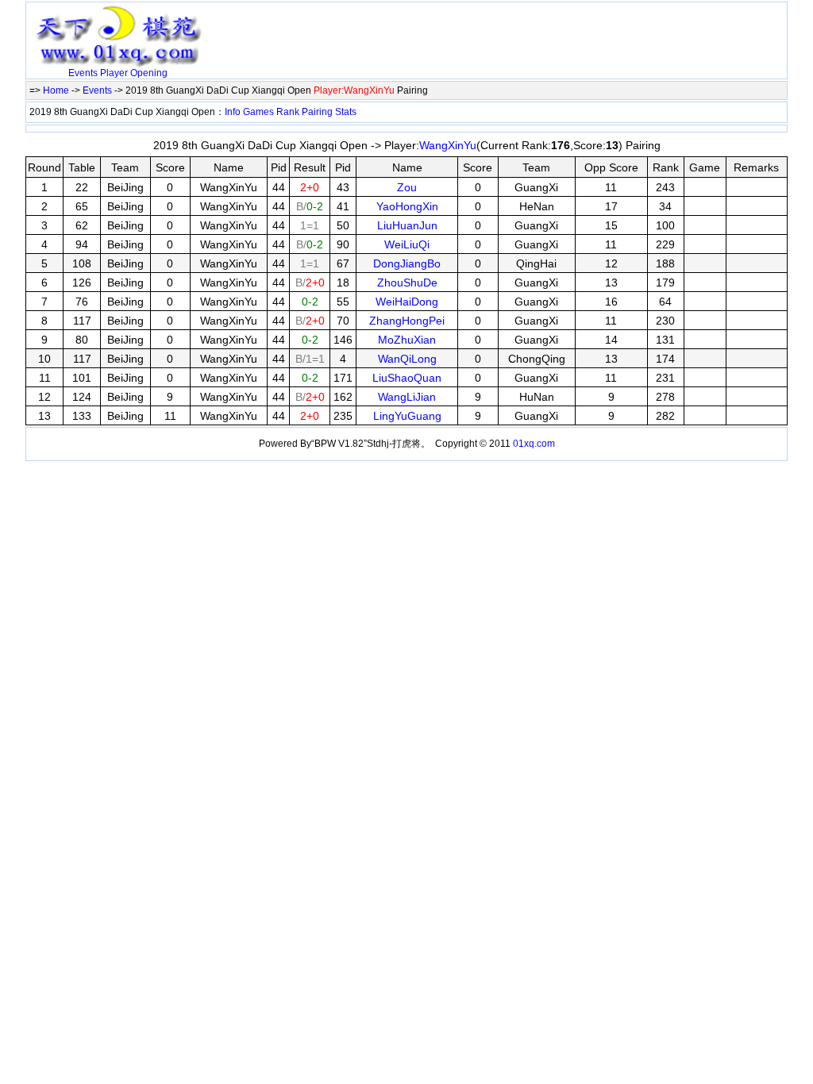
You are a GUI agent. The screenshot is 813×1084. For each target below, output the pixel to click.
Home (56, 90)
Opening (149, 73)
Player (114, 73)
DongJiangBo (407, 263)
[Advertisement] (394, 29)
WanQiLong (407, 358)
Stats (345, 111)
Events (83, 73)
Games (258, 111)
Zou (407, 187)
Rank (287, 111)
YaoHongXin (407, 206)
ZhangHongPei (407, 320)
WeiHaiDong (407, 301)
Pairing (317, 111)
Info (233, 111)
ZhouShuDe (407, 282)
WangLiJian (407, 396)
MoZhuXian (407, 339)
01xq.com (534, 443)
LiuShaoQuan (406, 377)
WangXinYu (447, 145)
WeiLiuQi (407, 244)
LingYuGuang (407, 415)
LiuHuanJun (407, 225)
